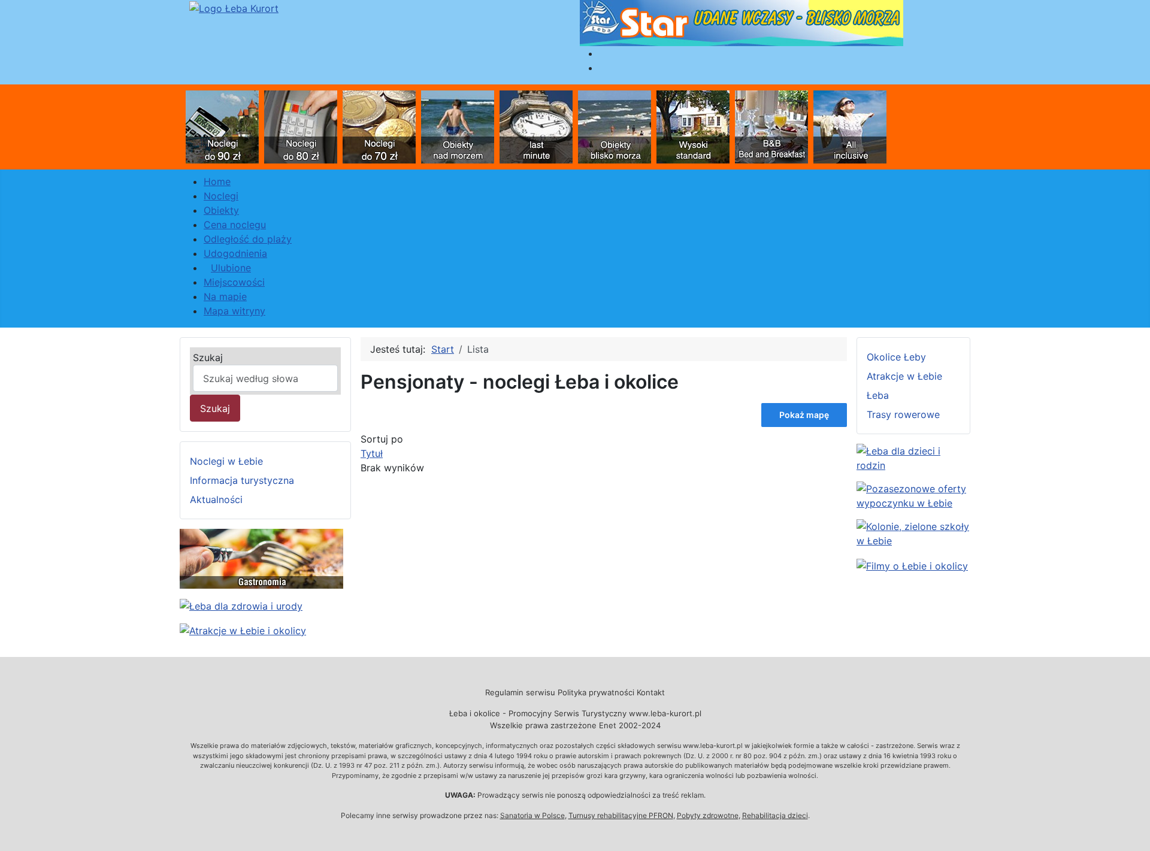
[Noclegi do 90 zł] (222, 126)
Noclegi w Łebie (226, 461)
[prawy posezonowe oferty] (913, 495)
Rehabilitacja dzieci (775, 815)
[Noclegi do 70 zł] (379, 126)
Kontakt (651, 692)
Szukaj (208, 358)
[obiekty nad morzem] (457, 126)
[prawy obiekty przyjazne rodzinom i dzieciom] (913, 457)
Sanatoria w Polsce (532, 815)
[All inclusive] (849, 126)
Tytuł (372, 453)
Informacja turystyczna (242, 480)
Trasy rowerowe (903, 414)
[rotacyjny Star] (741, 22)
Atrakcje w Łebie (904, 376)
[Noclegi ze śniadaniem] (771, 126)
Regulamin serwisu (520, 692)
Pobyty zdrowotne (708, 815)
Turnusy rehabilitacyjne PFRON (620, 815)
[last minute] (536, 126)
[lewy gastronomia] (261, 558)
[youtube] (912, 565)
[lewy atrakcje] (243, 629)
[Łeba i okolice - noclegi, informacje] (234, 7)
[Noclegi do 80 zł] (300, 126)
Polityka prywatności (596, 692)
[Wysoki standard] (693, 126)
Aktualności (216, 499)
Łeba (878, 395)
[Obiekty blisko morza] (614, 126)
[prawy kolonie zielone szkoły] (913, 532)
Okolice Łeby (896, 357)
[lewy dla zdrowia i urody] (241, 605)
